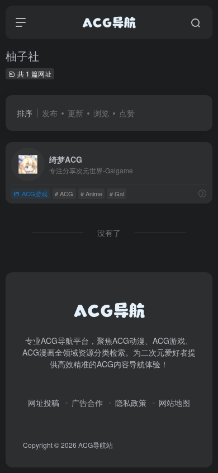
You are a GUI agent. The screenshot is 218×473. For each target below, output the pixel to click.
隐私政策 (130, 402)
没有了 (109, 232)
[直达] (202, 193)
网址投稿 (43, 402)
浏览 (101, 113)
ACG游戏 (35, 193)
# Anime (91, 193)
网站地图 (174, 402)
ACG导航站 (95, 445)
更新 (75, 113)
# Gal (117, 193)
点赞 (127, 113)
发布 (50, 113)
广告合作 (87, 402)
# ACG (64, 193)
